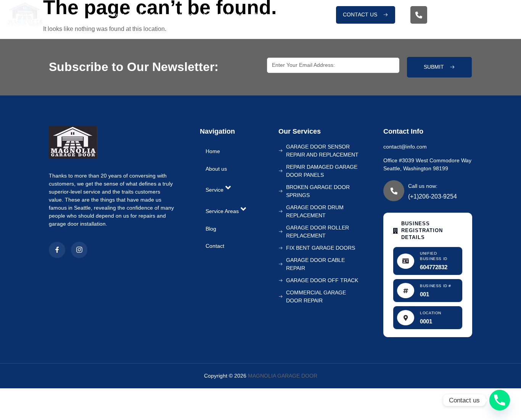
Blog (258, 14)
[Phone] (499, 400)
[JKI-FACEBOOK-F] (57, 250)
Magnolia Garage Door (282, 376)
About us (147, 14)
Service (178, 14)
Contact (284, 14)
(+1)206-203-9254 (459, 21)
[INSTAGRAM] (79, 250)
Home (117, 14)
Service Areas (219, 14)
